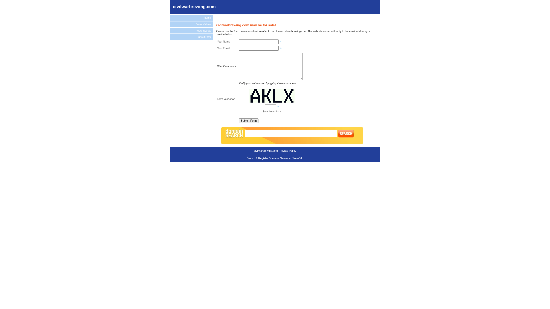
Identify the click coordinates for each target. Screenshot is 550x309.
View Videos (203, 24)
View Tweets (203, 30)
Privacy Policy (288, 150)
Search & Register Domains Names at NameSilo (275, 158)
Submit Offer (204, 37)
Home (207, 17)
